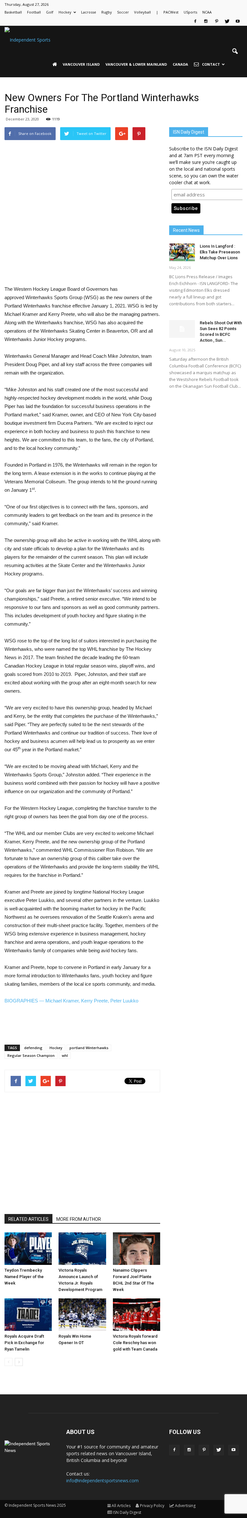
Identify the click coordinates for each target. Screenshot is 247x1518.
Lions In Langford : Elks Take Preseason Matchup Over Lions (220, 252)
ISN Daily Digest (127, 1512)
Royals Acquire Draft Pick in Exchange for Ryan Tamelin (24, 1343)
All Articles (121, 1505)
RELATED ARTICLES (28, 1219)
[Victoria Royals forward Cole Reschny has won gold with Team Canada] (136, 1314)
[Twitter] (227, 21)
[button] (234, 51)
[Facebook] (195, 21)
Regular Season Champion (31, 1055)
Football (34, 12)
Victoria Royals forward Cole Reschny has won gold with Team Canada (135, 1343)
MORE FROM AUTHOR (78, 1219)
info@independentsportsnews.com (102, 1480)
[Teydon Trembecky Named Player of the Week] (28, 1248)
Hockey (65, 12)
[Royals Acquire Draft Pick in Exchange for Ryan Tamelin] (28, 1314)
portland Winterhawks (88, 1047)
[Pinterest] (216, 21)
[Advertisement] (82, 268)
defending (33, 1047)
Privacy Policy (152, 1505)
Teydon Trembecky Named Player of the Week (24, 1277)
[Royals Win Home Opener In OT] (82, 1314)
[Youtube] (237, 21)
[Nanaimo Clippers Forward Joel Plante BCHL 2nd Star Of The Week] (136, 1248)
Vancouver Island (81, 64)
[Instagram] (206, 21)
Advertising (185, 1505)
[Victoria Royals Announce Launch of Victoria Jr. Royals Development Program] (82, 1248)
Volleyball (142, 12)
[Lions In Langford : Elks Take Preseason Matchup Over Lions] (182, 252)
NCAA (207, 12)
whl (65, 1055)
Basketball (13, 12)
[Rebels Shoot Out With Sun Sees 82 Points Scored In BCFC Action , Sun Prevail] (182, 329)
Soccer (123, 12)
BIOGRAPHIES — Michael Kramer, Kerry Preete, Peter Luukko (71, 1000)
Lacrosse (88, 12)
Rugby (106, 12)
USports (190, 12)
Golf (49, 12)
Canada (180, 64)
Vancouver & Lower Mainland (136, 64)
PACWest (170, 12)
